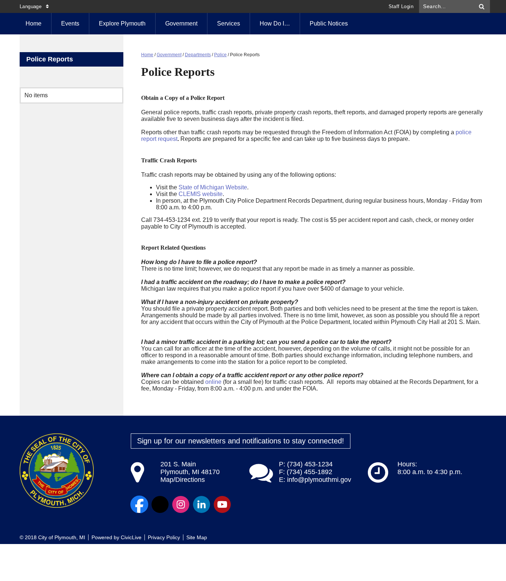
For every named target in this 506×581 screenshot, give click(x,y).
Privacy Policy (164, 537)
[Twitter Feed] (160, 504)
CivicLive (131, 537)
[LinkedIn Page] (201, 504)
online (213, 382)
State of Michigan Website (213, 187)
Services (228, 23)
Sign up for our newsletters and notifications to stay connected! (240, 441)
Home (147, 54)
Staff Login (401, 6)
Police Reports (49, 59)
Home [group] (33, 23)
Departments (198, 54)
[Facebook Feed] (139, 504)
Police (220, 54)
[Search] (482, 6)
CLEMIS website (201, 194)
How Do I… (275, 23)
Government (181, 23)
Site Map (196, 537)
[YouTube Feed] (222, 504)
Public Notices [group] (329, 23)
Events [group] (70, 23)
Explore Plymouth (122, 23)
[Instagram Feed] (180, 504)
